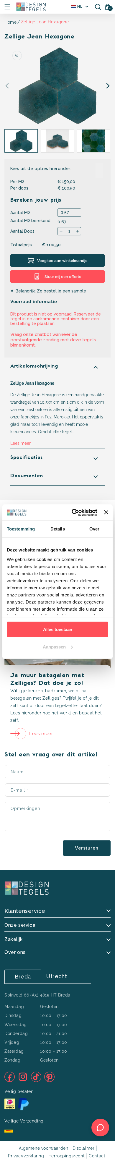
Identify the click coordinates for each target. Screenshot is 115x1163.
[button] (7, 6)
